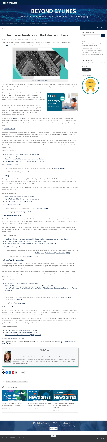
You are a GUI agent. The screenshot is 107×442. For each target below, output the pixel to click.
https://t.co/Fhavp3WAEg (63, 253)
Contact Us (44, 23)
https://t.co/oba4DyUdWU (63, 297)
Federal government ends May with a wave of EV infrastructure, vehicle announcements (30, 243)
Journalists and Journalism (11, 28)
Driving (6, 175)
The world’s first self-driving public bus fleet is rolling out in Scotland (24, 159)
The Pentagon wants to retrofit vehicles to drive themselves (22, 154)
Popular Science (9, 129)
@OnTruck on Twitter (12, 294)
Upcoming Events (34, 23)
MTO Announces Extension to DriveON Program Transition (22, 283)
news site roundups (18, 118)
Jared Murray (39, 80)
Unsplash (46, 80)
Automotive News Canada (13, 307)
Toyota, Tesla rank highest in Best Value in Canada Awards (22, 199)
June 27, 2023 (22, 303)
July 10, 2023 (27, 172)
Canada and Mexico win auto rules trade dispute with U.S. (21, 332)
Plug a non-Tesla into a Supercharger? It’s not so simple (21, 330)
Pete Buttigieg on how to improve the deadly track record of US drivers (25, 161)
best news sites (15, 381)
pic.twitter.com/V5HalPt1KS (14, 300)
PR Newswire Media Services (9, 23)
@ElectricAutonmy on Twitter (14, 247)
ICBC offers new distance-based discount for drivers (20, 201)
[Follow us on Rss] (104, 28)
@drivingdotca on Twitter (13, 205)
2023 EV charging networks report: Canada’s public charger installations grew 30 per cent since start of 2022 (36, 239)
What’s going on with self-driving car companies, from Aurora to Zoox (25, 157)
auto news (8, 381)
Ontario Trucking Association (13, 260)
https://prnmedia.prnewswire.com (96, 54)
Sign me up (86, 69)
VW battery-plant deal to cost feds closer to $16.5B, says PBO (23, 335)
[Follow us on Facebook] (99, 28)
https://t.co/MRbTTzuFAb (40, 208)
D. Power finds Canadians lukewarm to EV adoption (20, 197)
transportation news (23, 381)
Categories (23, 23)
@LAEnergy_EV (39, 253)
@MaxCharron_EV (50, 253)
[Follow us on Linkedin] (101, 28)
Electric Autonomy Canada (13, 215)
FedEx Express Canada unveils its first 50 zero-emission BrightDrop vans (26, 241)
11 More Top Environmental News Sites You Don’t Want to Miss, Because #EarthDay (64, 405)
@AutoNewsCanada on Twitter (15, 338)
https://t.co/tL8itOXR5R (58, 168)
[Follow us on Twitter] (97, 28)
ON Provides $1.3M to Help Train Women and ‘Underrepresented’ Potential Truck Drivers (31, 286)
